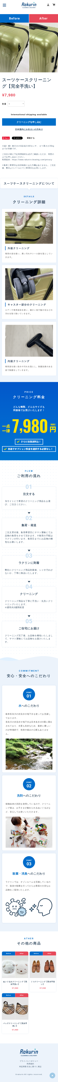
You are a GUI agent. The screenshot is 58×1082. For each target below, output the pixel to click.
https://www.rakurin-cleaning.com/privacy (32, 160)
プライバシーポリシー (29, 1061)
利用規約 (30, 1064)
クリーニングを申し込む (29, 122)
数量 (4, 104)
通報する (31, 138)
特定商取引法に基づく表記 (30, 1067)
